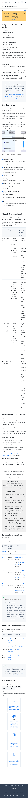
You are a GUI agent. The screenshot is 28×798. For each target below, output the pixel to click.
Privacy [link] (9, 792)
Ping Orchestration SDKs (8, 32)
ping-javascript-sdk (10, 651)
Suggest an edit (22, 10)
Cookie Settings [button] (20, 792)
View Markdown (24, 10)
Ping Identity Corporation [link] (18, 785)
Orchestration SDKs (11, 6)
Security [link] (13, 792)
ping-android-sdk (10, 640)
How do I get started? (8, 44)
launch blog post (15, 98)
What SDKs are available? (8, 37)
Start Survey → (10, 19)
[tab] (7, 685)
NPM (17, 649)
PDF (25, 10)
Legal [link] (6, 792)
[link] (2, 2)
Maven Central (19, 638)
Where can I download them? (9, 42)
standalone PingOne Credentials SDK (19, 583)
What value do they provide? (9, 39)
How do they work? (7, 35)
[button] (22, 2)
